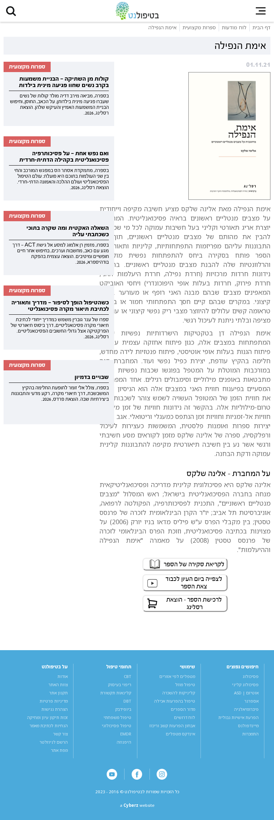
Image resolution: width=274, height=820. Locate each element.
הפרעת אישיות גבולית (238, 717)
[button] (11, 11)
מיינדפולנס (248, 725)
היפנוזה (124, 742)
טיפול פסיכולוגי (116, 725)
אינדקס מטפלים (180, 734)
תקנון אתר (58, 692)
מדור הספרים (183, 709)
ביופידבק (123, 709)
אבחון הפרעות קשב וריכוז (172, 725)
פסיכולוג (251, 676)
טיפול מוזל (185, 684)
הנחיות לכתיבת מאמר (49, 725)
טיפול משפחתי (117, 717)
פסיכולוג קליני (245, 684)
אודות (62, 676)
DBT (127, 701)
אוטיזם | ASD (246, 692)
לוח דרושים (184, 717)
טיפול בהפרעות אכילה (174, 701)
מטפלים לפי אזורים (177, 676)
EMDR (125, 734)
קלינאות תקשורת (115, 692)
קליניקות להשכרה (178, 692)
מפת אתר (59, 750)
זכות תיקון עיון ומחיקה (47, 717)
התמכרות (250, 734)
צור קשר (60, 734)
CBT (127, 676)
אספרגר (251, 701)
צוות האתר (58, 684)
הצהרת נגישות (54, 709)
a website (137, 805)
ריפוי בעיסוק (119, 684)
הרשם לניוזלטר (54, 742)
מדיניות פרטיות (54, 701)
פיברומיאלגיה (246, 709)
